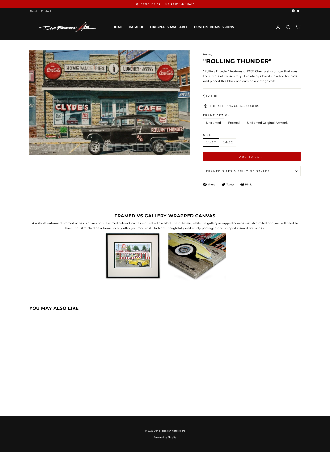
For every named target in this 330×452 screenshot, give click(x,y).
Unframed (213, 123)
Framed (234, 123)
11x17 (211, 142)
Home (117, 27)
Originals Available (169, 27)
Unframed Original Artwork (267, 123)
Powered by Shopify (165, 437)
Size (207, 134)
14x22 (228, 142)
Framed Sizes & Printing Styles (238, 171)
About (33, 11)
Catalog (137, 27)
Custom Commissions (214, 27)
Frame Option (216, 115)
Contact (46, 11)
